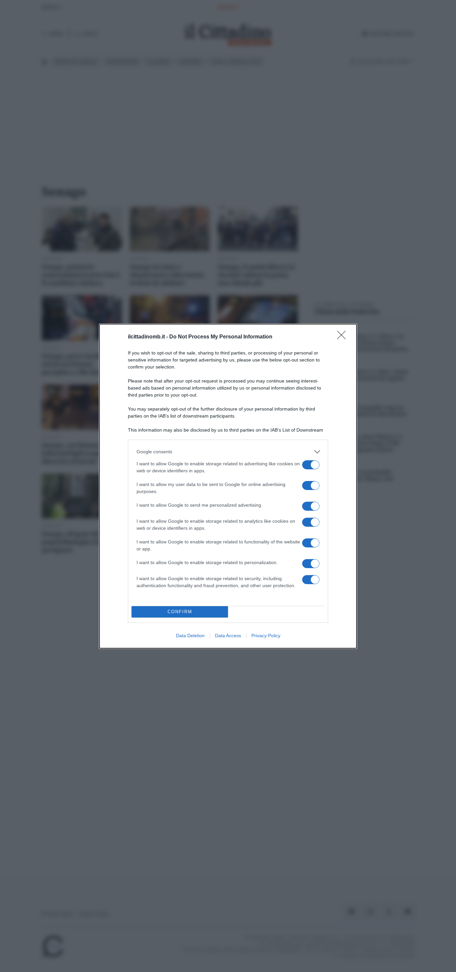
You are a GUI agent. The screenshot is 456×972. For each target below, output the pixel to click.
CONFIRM (180, 611)
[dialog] (228, 486)
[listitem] (228, 451)
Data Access (228, 635)
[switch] (310, 464)
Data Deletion (190, 635)
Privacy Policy (265, 635)
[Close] (343, 337)
